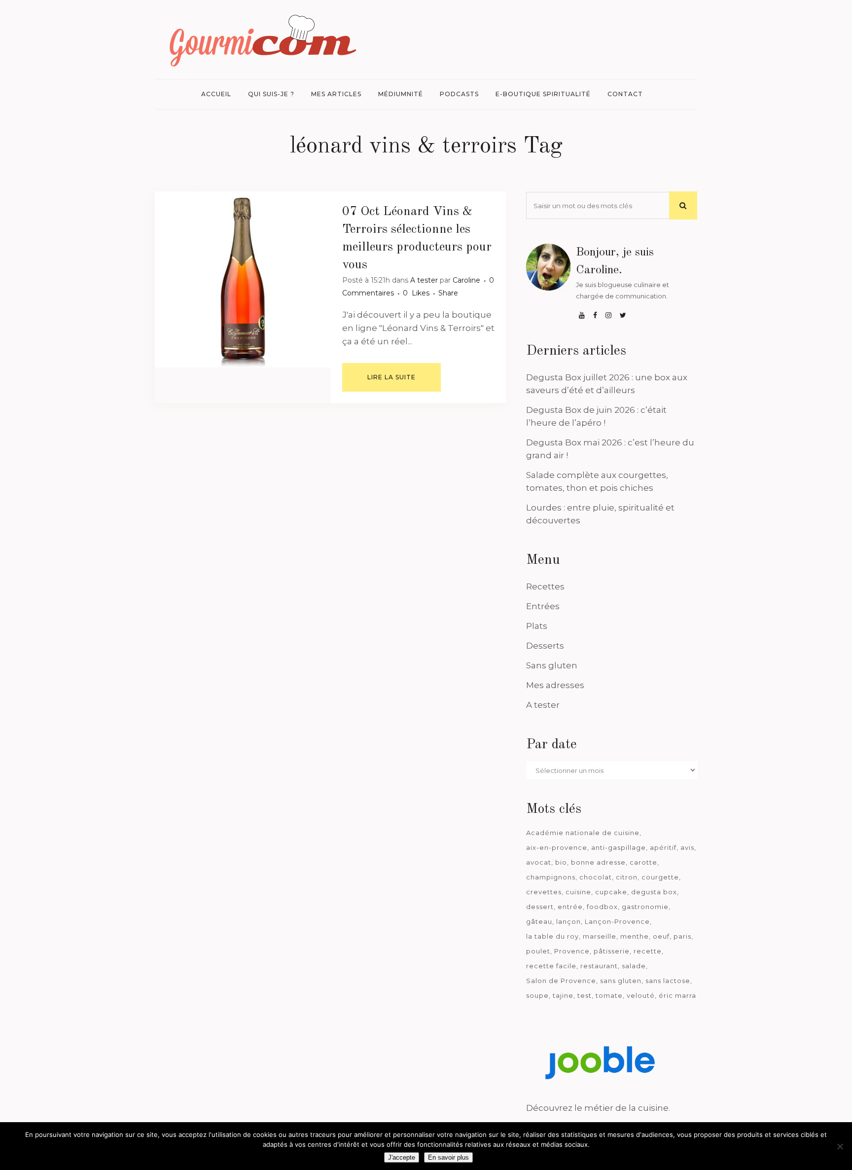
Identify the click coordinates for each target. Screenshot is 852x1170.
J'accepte (401, 1157)
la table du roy (552, 936)
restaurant (599, 966)
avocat (538, 862)
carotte (643, 862)
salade (634, 966)
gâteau (539, 921)
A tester (424, 280)
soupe (537, 995)
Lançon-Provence (617, 921)
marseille (599, 936)
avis (687, 847)
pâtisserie (612, 951)
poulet (538, 951)
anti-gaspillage (618, 847)
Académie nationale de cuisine (582, 833)
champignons (550, 877)
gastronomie (645, 907)
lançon (568, 921)
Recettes (545, 586)
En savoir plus (448, 1157)
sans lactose (667, 981)
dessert (540, 907)
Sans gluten (551, 665)
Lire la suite (391, 377)
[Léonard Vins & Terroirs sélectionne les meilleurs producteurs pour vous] (243, 279)
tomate (609, 995)
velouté (641, 995)
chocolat (595, 877)
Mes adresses (555, 685)
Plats (536, 626)
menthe (634, 936)
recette (648, 951)
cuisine (578, 892)
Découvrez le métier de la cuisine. (598, 1108)
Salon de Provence (561, 981)
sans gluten (620, 981)
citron (627, 877)
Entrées (543, 606)
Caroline (466, 280)
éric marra (677, 995)
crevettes (544, 892)
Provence (572, 951)
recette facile (551, 966)
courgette (660, 877)
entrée (570, 907)
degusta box (654, 892)
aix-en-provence (556, 847)
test (584, 995)
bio (561, 862)
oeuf (661, 936)
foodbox (602, 907)
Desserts (545, 646)
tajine (563, 995)
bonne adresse (598, 862)
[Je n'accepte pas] (840, 1146)
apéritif (663, 847)
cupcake (611, 892)
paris (682, 936)
